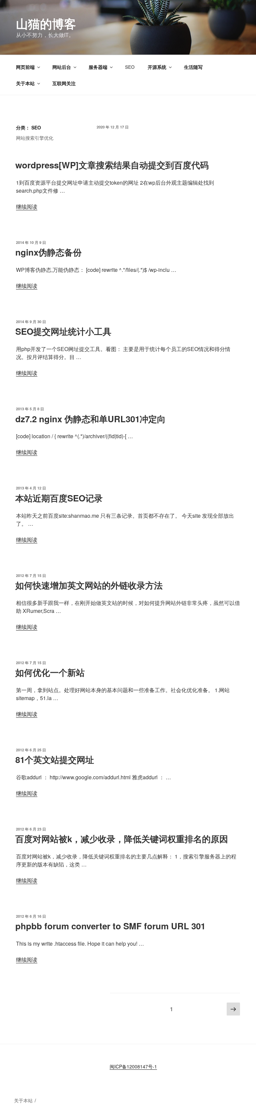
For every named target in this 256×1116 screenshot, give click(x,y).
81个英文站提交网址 (54, 759)
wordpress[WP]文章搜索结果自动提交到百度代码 (112, 165)
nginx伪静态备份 (48, 252)
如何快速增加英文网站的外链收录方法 (89, 585)
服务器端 (98, 67)
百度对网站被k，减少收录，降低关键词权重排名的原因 (121, 839)
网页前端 (25, 67)
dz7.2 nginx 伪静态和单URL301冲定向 (90, 419)
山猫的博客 (46, 23)
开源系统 (157, 67)
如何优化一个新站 (50, 672)
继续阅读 (26, 206)
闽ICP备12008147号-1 (133, 1066)
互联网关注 (64, 83)
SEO (130, 67)
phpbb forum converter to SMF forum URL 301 (110, 926)
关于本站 (25, 83)
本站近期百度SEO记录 (59, 498)
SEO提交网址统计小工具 (63, 331)
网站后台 (61, 67)
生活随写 (193, 67)
